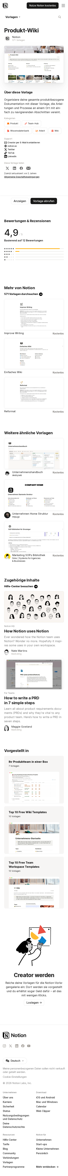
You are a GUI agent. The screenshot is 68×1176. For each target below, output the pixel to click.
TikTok (11, 153)
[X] (7, 168)
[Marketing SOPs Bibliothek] (34, 536)
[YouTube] (28, 1046)
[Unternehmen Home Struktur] (34, 495)
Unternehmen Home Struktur (30, 513)
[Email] (28, 168)
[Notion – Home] (34, 1035)
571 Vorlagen (18, 40)
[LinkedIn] (14, 168)
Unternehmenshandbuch (27, 472)
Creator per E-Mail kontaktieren (24, 142)
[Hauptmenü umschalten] (63, 5)
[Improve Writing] (34, 314)
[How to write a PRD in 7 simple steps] (34, 673)
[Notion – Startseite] (6, 5)
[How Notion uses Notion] (34, 606)
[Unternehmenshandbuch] (34, 453)
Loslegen (34, 1002)
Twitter (11, 149)
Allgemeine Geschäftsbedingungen (21, 177)
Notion (16, 37)
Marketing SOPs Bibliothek (28, 555)
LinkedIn (12, 156)
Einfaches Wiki (13, 372)
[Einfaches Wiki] (34, 353)
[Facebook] (21, 168)
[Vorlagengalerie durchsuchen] (59, 17)
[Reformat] (34, 392)
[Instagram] (4, 1046)
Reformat (10, 411)
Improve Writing (14, 333)
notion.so (12, 146)
